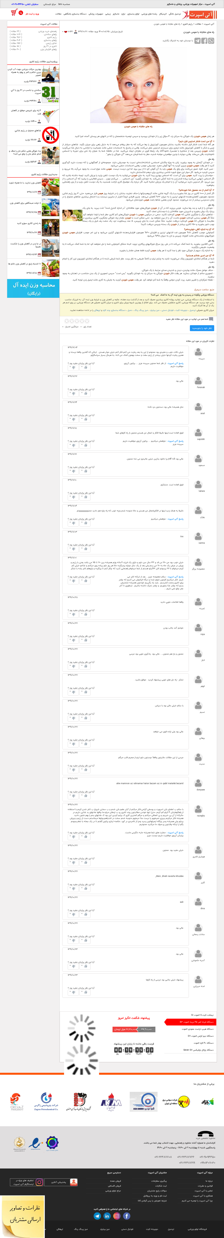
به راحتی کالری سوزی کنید (29, 223)
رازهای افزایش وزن (48, 49)
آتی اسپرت (209, 24)
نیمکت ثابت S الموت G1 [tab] (202, 1015)
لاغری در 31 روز (50, 46)
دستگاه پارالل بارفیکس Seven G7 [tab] (198, 1050)
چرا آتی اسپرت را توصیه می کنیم (197, 1201)
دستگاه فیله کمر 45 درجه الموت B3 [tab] (197, 1022)
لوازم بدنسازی (133, 14)
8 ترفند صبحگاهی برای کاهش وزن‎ (25, 203)
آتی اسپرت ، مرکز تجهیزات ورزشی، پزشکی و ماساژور (191, 4)
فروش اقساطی (114, 1186)
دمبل (130, 310)
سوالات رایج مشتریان (157, 1191)
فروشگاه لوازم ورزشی (197, 1229)
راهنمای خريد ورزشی (47, 31)
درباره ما (209, 1181)
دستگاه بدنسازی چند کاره (114, 310)
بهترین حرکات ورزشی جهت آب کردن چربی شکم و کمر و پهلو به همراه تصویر (24, 72)
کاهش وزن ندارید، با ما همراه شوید (25, 182)
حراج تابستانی (49, 4)
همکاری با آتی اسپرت (203, 1196)
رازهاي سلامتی (50, 34)
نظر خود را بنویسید (202, 328)
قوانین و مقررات (205, 1186)
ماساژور (116, 14)
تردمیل (193, 310)
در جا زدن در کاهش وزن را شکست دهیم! (25, 245)
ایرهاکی (97, 310)
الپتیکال (163, 14)
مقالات (58, 14)
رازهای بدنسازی (50, 40)
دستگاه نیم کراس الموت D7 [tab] (201, 1036)
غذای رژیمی (51, 43)
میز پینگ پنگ (141, 310)
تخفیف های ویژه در (25, 1180)
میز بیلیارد (154, 310)
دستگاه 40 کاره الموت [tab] (204, 1043)
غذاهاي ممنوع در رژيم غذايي (28, 130)
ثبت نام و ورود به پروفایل (155, 1196)
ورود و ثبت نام (32, 14)
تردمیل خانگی (175, 14)
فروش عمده (115, 1181)
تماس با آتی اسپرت (204, 1191)
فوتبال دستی (167, 310)
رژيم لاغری (187, 24)
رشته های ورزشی (149, 14)
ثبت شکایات (161, 1186)
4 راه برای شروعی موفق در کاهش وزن (26, 112)
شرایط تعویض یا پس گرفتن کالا (152, 1201)
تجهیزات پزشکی (96, 14)
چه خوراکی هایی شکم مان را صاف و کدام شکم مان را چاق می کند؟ (25, 152)
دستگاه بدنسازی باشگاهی (75, 14)
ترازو (123, 14)
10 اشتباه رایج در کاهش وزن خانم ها (24, 263)
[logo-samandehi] (19, 1144)
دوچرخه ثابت (181, 310)
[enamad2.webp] (36, 1144)
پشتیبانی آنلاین (58, 1182)
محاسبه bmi (64, 4)
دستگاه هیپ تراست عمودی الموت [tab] (198, 1029)
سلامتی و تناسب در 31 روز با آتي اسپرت (26, 92)
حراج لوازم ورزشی (113, 1191)
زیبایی (108, 14)
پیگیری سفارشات (159, 1181)
